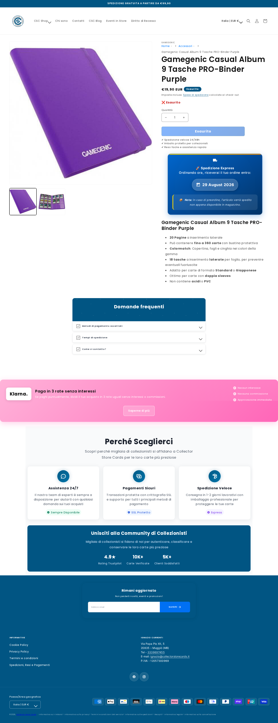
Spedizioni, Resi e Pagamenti (29, 665)
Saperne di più (139, 411)
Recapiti (158, 714)
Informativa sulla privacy (76, 714)
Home (166, 46)
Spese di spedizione (195, 94)
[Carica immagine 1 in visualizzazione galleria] (22, 201)
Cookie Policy (18, 645)
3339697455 (156, 652)
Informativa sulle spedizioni (139, 714)
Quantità (167, 110)
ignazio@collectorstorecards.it (169, 656)
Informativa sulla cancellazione (200, 714)
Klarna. (19, 394)
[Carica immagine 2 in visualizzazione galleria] (51, 201)
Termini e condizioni (23, 658)
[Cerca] (248, 21)
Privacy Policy (19, 651)
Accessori (185, 46)
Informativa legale (173, 714)
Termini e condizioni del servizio (107, 714)
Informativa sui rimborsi (51, 714)
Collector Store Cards (26, 714)
